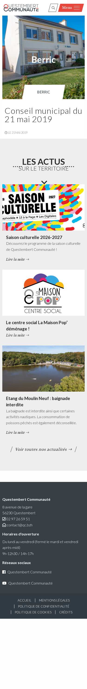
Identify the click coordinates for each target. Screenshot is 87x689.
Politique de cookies (33, 612)
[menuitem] (43, 92)
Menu (67, 8)
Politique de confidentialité (43, 606)
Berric (43, 92)
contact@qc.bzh (19, 525)
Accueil (24, 600)
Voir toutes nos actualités (41, 449)
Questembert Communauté (29, 572)
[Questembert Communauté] (21, 7)
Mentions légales (54, 600)
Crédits (65, 612)
